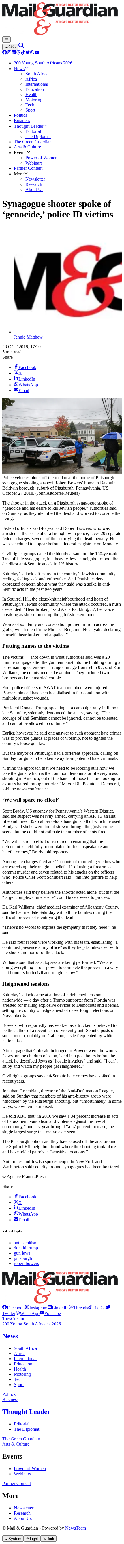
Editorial (21, 1423)
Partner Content (16, 1483)
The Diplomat (26, 1429)
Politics (9, 1394)
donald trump (26, 1247)
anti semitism (25, 1242)
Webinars (22, 1473)
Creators (18, 1318)
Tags (6, 1318)
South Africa (25, 1348)
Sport (19, 1384)
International (25, 1358)
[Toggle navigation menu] (6, 39)
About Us (23, 1518)
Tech (18, 1379)
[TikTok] (23, 53)
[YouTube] (37, 53)
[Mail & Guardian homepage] (62, 19)
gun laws (22, 1253)
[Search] (21, 46)
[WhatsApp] (32, 53)
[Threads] (18, 53)
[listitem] (13, 1307)
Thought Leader (26, 1411)
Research (22, 1513)
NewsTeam (75, 1528)
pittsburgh (23, 1258)
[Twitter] (27, 53)
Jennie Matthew (28, 337)
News (10, 1336)
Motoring (22, 1374)
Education (23, 1363)
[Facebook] (4, 53)
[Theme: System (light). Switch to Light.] (10, 47)
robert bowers (26, 1263)
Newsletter (23, 1507)
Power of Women (30, 1468)
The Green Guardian (21, 1438)
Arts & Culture (15, 1444)
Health (20, 1369)
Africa (19, 1353)
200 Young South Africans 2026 (31, 1323)
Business (10, 1399)
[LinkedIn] (14, 53)
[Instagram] (9, 53)
